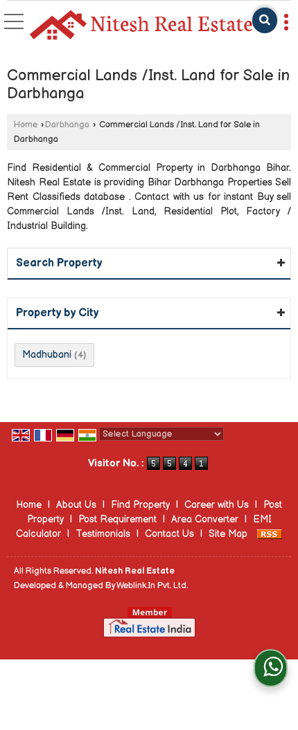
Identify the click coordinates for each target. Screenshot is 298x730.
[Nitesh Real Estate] (140, 26)
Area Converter (204, 519)
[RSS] (269, 534)
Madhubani (46, 355)
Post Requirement (117, 519)
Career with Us (216, 505)
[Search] (264, 20)
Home (25, 125)
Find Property (140, 505)
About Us (76, 505)
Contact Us (169, 534)
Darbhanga (67, 125)
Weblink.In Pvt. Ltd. (152, 586)
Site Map (228, 534)
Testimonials (103, 534)
